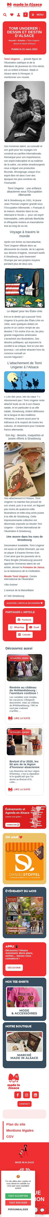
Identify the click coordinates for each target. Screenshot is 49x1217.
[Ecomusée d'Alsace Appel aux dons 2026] (24, 933)
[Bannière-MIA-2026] (24, 879)
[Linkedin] (35, 1094)
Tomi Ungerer (12, 59)
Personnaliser (18, 1209)
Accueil (12, 40)
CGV (10, 1136)
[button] (24, 620)
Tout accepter (18, 1196)
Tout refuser (18, 1203)
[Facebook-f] (17, 1094)
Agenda (25, 732)
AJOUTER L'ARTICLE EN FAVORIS (24, 603)
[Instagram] (26, 1094)
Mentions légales (20, 1130)
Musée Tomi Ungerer (16, 576)
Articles (21, 40)
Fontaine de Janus (33, 567)
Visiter (25, 658)
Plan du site (15, 1124)
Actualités (15, 658)
